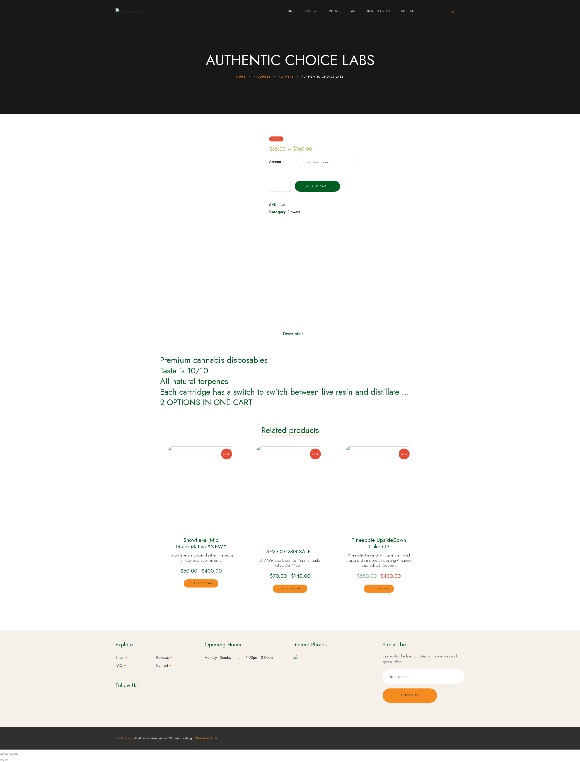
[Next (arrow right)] (6, 760)
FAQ (119, 665)
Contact (162, 665)
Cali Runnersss (125, 738)
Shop (119, 657)
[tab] (293, 332)
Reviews (162, 657)
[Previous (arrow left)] (2, 760)
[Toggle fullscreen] (11, 754)
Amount (275, 161)
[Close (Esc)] (2, 754)
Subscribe (410, 695)
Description (293, 334)
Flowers (294, 212)
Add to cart (317, 186)
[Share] (6, 754)
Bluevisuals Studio (206, 738)
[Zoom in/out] (16, 754)
